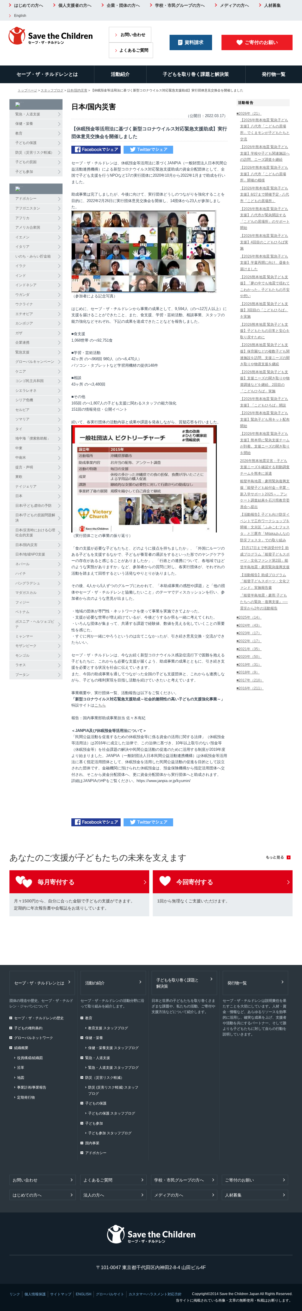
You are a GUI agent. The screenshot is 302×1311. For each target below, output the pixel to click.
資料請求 (194, 42)
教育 (18, 133)
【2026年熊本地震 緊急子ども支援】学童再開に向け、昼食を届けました (265, 262)
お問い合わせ (133, 34)
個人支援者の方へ (74, 5)
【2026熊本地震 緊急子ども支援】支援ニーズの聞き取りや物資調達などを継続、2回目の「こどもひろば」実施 (265, 381)
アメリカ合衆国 (27, 227)
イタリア (22, 247)
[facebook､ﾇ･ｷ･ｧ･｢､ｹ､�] (96, 150)
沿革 (20, 1068)
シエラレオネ (26, 391)
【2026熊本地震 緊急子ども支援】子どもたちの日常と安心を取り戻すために (265, 330)
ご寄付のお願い (261, 42)
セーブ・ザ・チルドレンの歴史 (39, 1018)
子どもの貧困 (26, 162)
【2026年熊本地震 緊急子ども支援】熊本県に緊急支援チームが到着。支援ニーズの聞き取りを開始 (265, 443)
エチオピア (24, 314)
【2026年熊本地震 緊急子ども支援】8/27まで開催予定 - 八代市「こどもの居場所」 (264, 194)
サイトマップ (60, 1294)
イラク (20, 266)
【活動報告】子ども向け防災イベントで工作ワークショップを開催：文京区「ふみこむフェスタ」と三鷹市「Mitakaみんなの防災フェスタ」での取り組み (265, 527)
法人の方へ (93, 1195)
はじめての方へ (28, 5)
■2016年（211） (250, 688)
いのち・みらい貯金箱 (33, 256)
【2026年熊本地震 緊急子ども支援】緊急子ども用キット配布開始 (265, 419)
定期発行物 (26, 1097)
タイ (18, 429)
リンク (14, 1294)
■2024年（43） (249, 625)
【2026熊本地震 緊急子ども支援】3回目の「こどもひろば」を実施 (264, 310)
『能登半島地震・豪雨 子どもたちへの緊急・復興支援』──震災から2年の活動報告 (264, 601)
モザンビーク (26, 646)
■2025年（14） (249, 617)
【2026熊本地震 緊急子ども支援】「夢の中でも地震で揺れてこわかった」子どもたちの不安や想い (265, 286)
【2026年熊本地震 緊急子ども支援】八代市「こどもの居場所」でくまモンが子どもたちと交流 (265, 129)
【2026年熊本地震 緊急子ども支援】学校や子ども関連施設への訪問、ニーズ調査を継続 (265, 153)
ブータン (22, 675)
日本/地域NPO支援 (30, 554)
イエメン (22, 237)
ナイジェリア (26, 486)
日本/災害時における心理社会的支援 (35, 532)
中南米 (20, 457)
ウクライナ (24, 304)
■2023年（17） (249, 633)
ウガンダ (22, 295)
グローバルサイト (110, 1294)
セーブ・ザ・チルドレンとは (47, 74)
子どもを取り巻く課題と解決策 (196, 74)
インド (20, 275)
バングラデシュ (27, 583)
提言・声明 (24, 467)
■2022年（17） (249, 641)
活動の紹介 (94, 983)
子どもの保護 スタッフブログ (111, 1113)
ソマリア (22, 419)
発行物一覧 (273, 74)
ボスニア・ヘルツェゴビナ (34, 624)
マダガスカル (26, 593)
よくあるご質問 (133, 50)
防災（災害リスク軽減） (34, 152)
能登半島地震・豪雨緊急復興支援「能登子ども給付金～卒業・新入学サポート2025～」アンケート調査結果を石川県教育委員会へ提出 (265, 494)
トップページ (27, 90)
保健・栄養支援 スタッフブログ (113, 1048)
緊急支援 (22, 352)
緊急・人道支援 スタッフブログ (113, 1068)
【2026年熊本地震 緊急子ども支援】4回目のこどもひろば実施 (264, 242)
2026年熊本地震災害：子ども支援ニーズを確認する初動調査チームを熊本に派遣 (265, 467)
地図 (20, 1078)
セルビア (22, 410)
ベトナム (22, 612)
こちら (100, 705)
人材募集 (272, 5)
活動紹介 (120, 74)
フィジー (22, 602)
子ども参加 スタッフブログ (110, 1133)
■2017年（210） (250, 680)
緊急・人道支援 (27, 114)
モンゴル (22, 655)
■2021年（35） (249, 649)
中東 (18, 448)
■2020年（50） (249, 657)
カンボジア (24, 323)
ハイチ (20, 573)
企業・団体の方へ (123, 5)
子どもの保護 (26, 143)
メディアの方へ (234, 5)
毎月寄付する (56, 882)
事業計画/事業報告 (31, 1087)
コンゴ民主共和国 (29, 381)
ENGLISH (83, 1294)
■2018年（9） (248, 672)
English (20, 16)
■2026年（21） (249, 114)
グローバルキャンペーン (34, 362)
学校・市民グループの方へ (180, 5)
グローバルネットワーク (33, 1038)
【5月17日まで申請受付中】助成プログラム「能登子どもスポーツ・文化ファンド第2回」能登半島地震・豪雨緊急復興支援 (265, 557)
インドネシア (26, 285)
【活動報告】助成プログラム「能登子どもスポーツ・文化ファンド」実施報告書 (265, 581)
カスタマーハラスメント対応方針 (155, 1294)
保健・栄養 (24, 124)
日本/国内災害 (77, 90)
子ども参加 (24, 172)
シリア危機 (24, 400)
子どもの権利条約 (28, 1028)
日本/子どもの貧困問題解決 (35, 517)
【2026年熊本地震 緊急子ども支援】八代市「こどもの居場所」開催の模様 (264, 173)
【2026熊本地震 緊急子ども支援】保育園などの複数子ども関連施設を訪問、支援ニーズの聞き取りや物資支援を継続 (265, 354)
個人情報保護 (35, 1294)
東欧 (18, 477)
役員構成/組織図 (30, 1058)
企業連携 (22, 342)
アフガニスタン (27, 208)
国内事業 (92, 1143)
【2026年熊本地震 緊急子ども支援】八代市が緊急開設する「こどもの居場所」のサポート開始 (265, 218)
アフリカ (22, 218)
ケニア (20, 371)
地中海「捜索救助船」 (33, 438)
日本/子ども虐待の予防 (33, 506)
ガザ (18, 333)
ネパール (22, 564)
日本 (18, 496)
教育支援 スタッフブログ (108, 1028)
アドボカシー (26, 198)
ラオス (20, 665)
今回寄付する (194, 882)
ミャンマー (24, 636)
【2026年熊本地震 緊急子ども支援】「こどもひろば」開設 (264, 402)
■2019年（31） (249, 665)
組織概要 (21, 1048)
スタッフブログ (52, 90)
